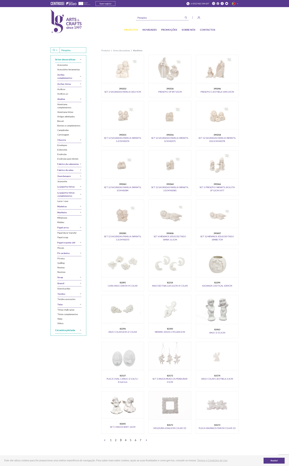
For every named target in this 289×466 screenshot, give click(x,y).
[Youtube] (226, 3)
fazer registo (105, 3)
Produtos (105, 50)
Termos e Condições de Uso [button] (212, 460)
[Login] (198, 17)
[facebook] (222, 3)
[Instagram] (213, 3)
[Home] (66, 21)
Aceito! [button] (274, 460)
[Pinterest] (218, 3)
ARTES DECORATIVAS (121, 50)
